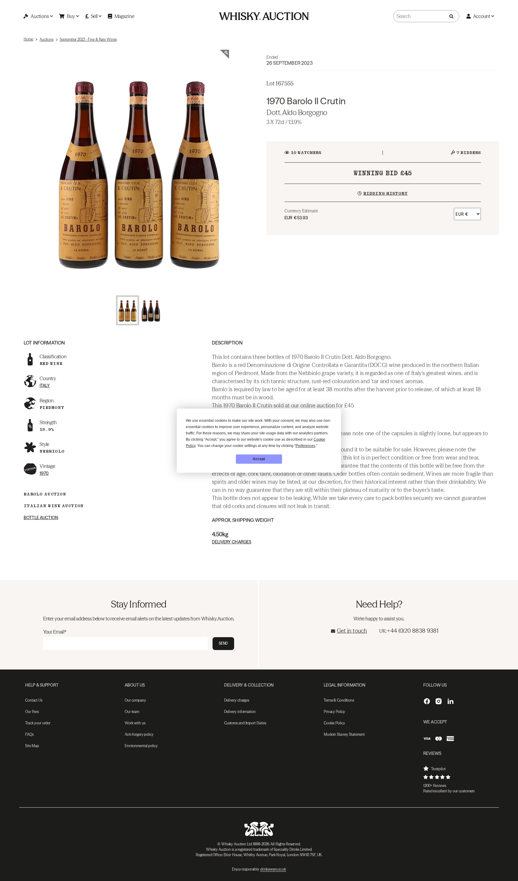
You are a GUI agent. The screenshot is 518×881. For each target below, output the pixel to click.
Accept (259, 459)
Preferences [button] (305, 446)
